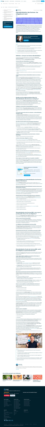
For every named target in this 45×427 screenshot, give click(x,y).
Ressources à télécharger (11, 3)
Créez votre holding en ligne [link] (27, 405)
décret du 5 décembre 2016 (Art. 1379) (22, 122)
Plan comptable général (6, 414)
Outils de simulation (5, 3)
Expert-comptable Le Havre (17, 401)
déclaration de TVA (19, 191)
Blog (1, 3)
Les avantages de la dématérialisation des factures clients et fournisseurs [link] (8, 14)
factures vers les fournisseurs (20, 300)
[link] (38, 1)
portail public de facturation (33, 296)
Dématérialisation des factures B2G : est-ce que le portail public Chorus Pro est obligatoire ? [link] (8, 17)
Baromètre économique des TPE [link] (7, 417)
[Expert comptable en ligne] (2, 1)
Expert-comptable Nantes (17, 405)
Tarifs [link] (4, 406)
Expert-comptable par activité (7, 401)
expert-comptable (32, 238)
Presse (14, 413)
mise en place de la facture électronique (22, 139)
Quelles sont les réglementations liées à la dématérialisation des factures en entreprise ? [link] (8, 12)
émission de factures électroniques (27, 262)
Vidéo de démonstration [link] (6, 416)
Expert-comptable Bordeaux (17, 400)
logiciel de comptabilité (33, 206)
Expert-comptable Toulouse (17, 408)
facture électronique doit (23, 89)
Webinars (16, 3)
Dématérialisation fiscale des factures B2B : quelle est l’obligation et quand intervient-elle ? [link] (8, 19)
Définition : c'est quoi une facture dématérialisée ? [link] (7, 10)
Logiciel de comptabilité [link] (6, 405)
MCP (14, 414)
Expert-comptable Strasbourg (17, 407)
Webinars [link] (5, 413)
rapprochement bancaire (22, 70)
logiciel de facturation (34, 328)
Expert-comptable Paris (16, 406)
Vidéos (19, 3)
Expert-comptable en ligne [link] (7, 400)
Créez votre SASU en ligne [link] (27, 401)
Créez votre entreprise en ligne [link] (27, 400)
